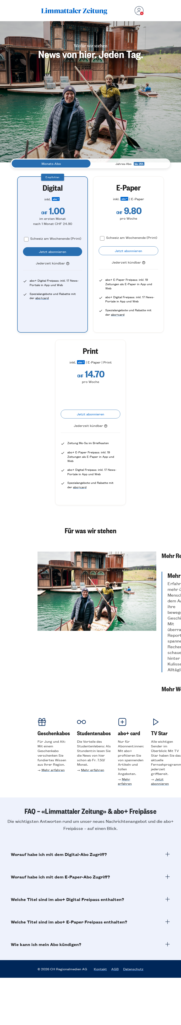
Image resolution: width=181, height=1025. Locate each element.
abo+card (42, 298)
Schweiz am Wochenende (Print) (55, 238)
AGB (115, 969)
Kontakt (100, 969)
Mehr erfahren (53, 769)
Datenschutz (133, 969)
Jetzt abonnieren (160, 781)
